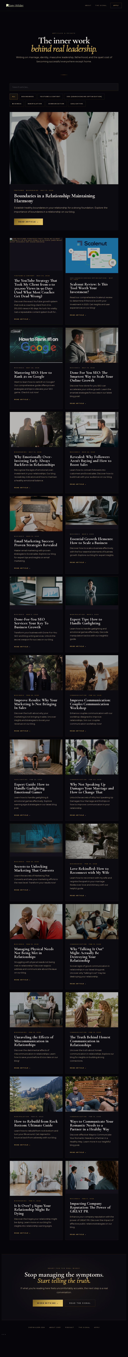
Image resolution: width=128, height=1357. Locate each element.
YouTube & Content (50, 96)
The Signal (101, 5)
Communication (56, 104)
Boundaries (28, 96)
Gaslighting (77, 104)
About (88, 5)
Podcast (69, 1327)
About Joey (55, 1327)
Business (17, 104)
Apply (116, 5)
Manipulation (35, 104)
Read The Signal (80, 1303)
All (13, 96)
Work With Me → (47, 1303)
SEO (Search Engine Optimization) (84, 96)
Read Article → (28, 222)
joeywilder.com (36, 1327)
